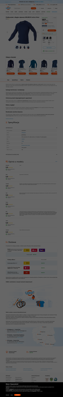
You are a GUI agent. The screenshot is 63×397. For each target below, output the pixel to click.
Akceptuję (17, 394)
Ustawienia (7, 394)
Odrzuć (12, 394)
